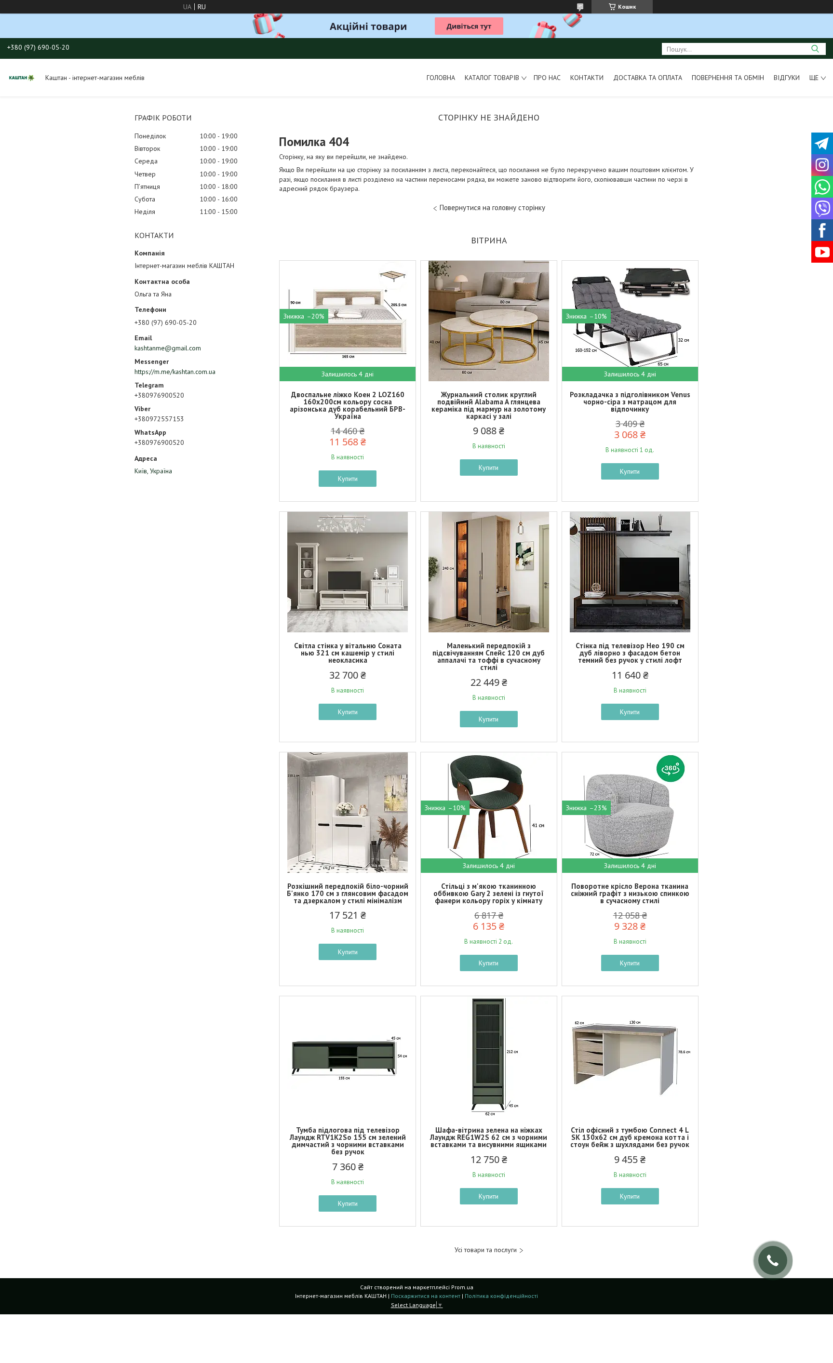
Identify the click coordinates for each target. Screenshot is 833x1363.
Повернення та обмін (728, 77)
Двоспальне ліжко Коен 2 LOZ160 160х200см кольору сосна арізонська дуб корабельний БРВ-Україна (347, 405)
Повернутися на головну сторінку (492, 207)
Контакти (587, 77)
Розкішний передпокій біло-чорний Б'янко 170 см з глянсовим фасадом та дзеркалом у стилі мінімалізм (347, 893)
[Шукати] (815, 49)
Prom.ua (462, 1287)
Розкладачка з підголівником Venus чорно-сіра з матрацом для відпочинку (630, 402)
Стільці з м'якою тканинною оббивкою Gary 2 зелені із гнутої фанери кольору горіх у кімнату (488, 893)
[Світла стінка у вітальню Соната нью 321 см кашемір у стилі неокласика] (348, 572)
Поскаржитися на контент (425, 1295)
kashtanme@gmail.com (167, 348)
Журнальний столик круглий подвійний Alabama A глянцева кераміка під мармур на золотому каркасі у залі (488, 405)
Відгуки (787, 77)
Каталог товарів (492, 77)
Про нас (547, 77)
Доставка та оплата (647, 77)
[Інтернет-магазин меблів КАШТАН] (21, 77)
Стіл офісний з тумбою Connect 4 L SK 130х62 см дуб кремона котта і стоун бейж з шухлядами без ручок (629, 1137)
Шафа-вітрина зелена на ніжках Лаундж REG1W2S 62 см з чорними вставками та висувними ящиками (488, 1137)
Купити (348, 478)
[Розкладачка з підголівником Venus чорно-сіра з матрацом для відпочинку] (630, 321)
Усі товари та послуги (486, 1250)
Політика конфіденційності (501, 1295)
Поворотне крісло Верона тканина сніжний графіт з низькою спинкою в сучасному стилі (630, 893)
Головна (441, 77)
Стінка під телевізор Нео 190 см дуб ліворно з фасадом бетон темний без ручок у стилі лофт (630, 653)
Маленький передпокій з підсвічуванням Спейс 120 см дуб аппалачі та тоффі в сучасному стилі (488, 656)
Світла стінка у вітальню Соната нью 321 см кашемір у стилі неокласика (348, 653)
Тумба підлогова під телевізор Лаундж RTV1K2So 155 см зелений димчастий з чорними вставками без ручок (348, 1140)
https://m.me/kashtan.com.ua (174, 371)
